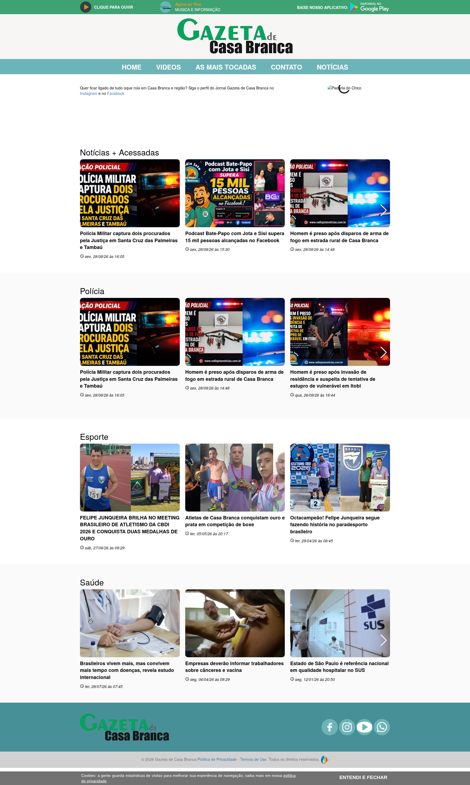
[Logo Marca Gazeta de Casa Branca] (124, 699)
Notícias (332, 66)
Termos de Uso (253, 732)
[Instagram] (347, 706)
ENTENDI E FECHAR (363, 777)
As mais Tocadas (226, 66)
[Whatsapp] (382, 706)
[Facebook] (329, 706)
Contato (286, 66)
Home (131, 66)
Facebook (115, 93)
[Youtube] (364, 706)
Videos (168, 66)
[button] (383, 88)
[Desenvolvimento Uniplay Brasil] (325, 732)
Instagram (88, 93)
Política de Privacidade (217, 732)
